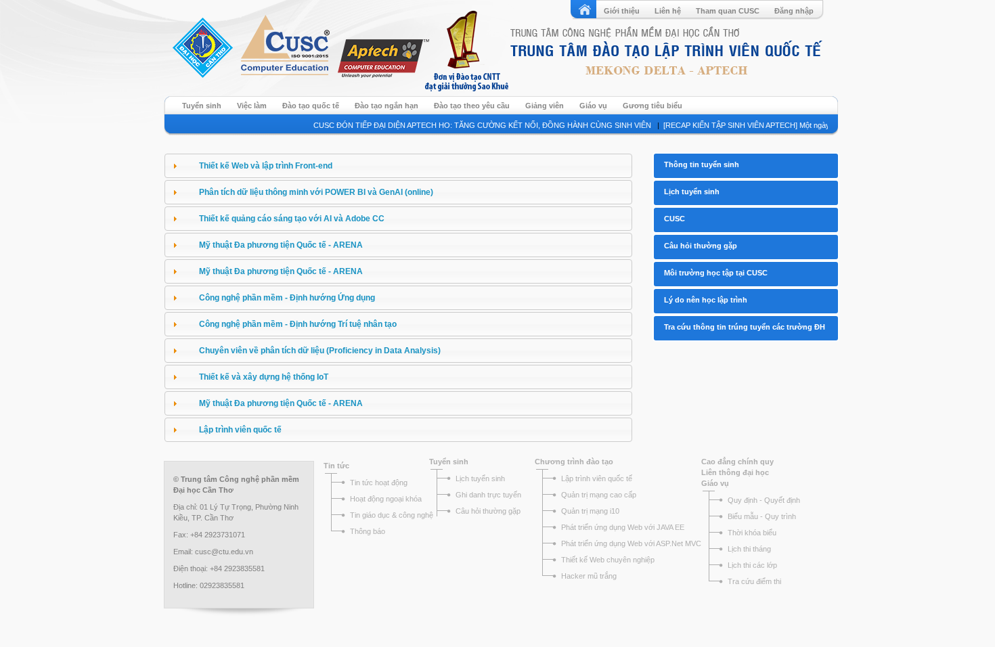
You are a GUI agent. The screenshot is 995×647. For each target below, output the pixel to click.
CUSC (674, 219)
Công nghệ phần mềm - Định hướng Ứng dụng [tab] (287, 298)
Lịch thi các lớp (752, 565)
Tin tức (336, 466)
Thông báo (367, 531)
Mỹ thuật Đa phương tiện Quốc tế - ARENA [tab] (281, 245)
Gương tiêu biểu (652, 106)
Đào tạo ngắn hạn (386, 106)
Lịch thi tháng (749, 549)
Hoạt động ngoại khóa (387, 499)
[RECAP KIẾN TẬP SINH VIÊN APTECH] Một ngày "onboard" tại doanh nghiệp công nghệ (803, 125)
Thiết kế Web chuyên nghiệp (608, 560)
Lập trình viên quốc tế (596, 478)
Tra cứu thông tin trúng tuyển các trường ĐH (744, 327)
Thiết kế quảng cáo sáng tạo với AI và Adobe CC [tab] (291, 218)
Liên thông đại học (735, 472)
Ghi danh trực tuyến (488, 495)
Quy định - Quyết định (764, 500)
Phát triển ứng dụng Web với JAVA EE (622, 527)
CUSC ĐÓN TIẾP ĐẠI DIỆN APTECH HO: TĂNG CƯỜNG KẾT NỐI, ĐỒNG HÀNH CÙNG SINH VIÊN (475, 125)
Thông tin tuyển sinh (701, 164)
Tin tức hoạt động (378, 482)
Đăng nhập (794, 11)
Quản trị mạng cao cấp (598, 495)
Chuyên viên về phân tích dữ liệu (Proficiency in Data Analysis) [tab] (320, 350)
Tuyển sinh (201, 106)
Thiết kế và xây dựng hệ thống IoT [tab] (263, 377)
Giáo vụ (593, 106)
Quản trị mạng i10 (590, 511)
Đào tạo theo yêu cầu (472, 106)
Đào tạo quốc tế (310, 106)
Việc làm (252, 106)
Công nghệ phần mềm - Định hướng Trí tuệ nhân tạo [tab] (298, 324)
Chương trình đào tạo (574, 462)
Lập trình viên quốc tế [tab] (240, 429)
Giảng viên (544, 106)
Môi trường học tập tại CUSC (716, 273)
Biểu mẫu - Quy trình (762, 516)
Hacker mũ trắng (589, 576)
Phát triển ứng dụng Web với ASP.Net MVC (631, 543)
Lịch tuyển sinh (692, 191)
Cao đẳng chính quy (737, 462)
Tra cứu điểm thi (754, 581)
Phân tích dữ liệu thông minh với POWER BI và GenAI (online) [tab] (316, 192)
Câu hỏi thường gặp (700, 246)
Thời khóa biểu (752, 533)
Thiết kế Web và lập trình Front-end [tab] (265, 166)
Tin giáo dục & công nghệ (391, 515)
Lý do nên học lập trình (705, 300)
